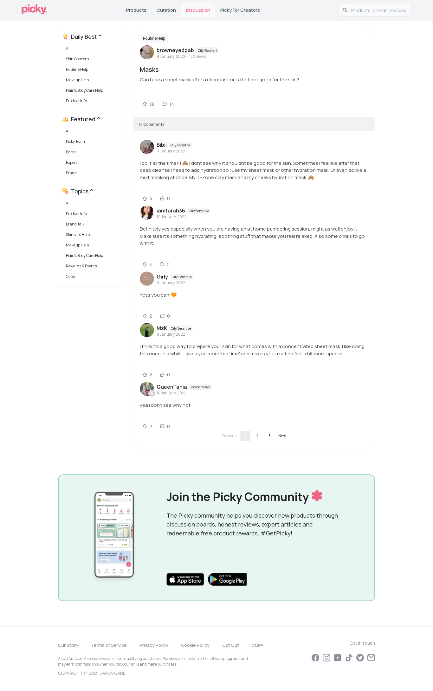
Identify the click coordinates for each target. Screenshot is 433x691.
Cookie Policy (195, 645)
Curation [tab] (166, 10)
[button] (93, 50)
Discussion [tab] (198, 10)
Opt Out (230, 645)
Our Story (68, 645)
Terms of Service (109, 645)
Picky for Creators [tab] (240, 10)
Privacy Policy (153, 645)
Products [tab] (136, 10)
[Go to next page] (282, 436)
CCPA (257, 645)
